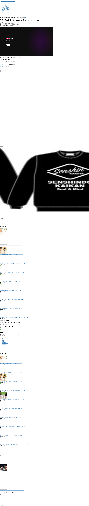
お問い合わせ (4, 342)
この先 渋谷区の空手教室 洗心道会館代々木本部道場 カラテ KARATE (11, 281)
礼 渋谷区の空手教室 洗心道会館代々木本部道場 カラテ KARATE (11, 290)
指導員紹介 (5, 6)
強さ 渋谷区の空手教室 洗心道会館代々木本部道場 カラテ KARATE (11, 363)
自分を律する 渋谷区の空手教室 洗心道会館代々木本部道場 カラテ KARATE (12, 263)
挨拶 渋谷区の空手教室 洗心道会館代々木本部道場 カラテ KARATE (11, 245)
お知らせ (24, 17)
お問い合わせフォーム (3, 64)
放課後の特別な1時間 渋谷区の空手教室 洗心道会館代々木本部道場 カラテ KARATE (14, 317)
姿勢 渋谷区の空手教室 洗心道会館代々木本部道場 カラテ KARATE (11, 308)
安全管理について (5, 343)
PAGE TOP (2, 505)
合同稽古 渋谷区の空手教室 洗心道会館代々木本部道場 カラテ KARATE (12, 453)
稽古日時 (5, 5)
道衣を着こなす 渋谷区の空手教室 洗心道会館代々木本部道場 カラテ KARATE (13, 299)
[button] (44, 224)
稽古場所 (5, 4)
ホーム (3, 496)
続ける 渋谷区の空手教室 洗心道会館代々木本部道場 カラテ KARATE (11, 254)
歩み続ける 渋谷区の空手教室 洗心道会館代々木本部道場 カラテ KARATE (12, 272)
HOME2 (3, 341)
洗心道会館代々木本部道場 (4, 66)
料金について (4, 345)
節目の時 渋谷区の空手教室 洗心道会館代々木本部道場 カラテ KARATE (12, 490)
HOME (3, 340)
